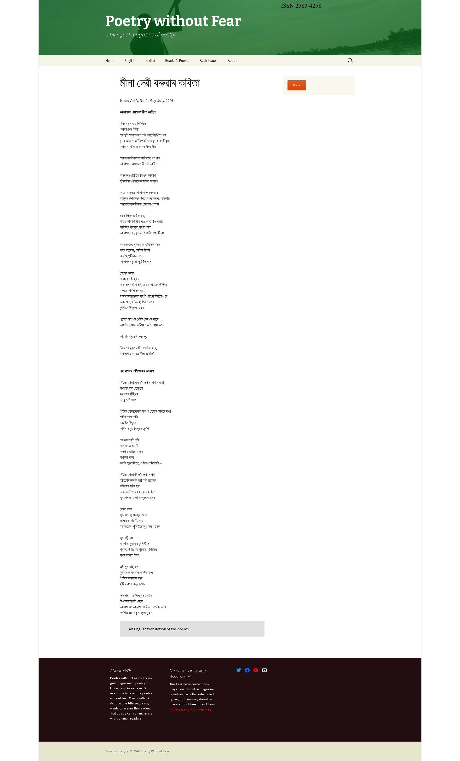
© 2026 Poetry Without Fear (149, 751)
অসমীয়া (150, 60)
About (232, 60)
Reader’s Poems (177, 60)
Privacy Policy (115, 751)
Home (109, 60)
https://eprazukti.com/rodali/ (191, 709)
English (130, 60)
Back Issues (209, 60)
